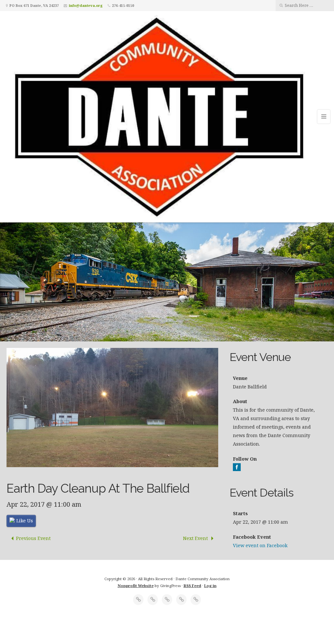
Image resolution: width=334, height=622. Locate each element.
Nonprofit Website (136, 585)
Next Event (196, 538)
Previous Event (33, 538)
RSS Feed (192, 585)
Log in (210, 585)
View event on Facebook (260, 545)
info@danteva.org (86, 5)
